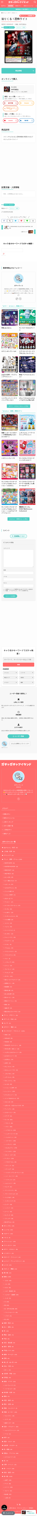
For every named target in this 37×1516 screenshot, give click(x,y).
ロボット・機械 (10, 1269)
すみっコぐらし (9, 1080)
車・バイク (9, 1468)
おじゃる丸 (8, 877)
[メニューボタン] (2, 2)
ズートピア (9, 1169)
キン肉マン (8, 912)
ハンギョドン (10, 1144)
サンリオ (8, 1119)
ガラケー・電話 (10, 1027)
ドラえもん (8, 948)
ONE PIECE (9, 873)
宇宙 (6, 1339)
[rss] (20, 1504)
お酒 (7, 1498)
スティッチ (9, 1165)
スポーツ (8, 1233)
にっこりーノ (9, 1091)
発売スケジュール (9, 818)
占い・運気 (9, 1327)
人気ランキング (8, 822)
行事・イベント (10, 1464)
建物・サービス (10, 1354)
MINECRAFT (9, 870)
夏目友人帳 (8, 990)
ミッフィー (8, 1208)
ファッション (10, 1241)
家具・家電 (9, 1346)
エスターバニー (9, 1112)
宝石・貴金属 (9, 1342)
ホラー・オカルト (9, 27)
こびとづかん (9, 1073)
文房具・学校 (10, 1373)
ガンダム (8, 909)
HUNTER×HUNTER (11, 866)
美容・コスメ (9, 1441)
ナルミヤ (8, 1186)
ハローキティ (10, 1141)
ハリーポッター (9, 1389)
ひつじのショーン (10, 1095)
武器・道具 (9, 1400)
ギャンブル (9, 1226)
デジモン (7, 944)
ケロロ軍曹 (8, 919)
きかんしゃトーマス (11, 1070)
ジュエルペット (10, 1137)
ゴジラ (7, 1419)
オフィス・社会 (10, 1019)
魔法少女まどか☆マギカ (12, 1011)
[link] (17, 298)
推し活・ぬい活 (10, 1362)
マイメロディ (10, 1151)
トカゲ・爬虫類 (9, 1291)
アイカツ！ (8, 902)
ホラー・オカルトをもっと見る (18, 406)
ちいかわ (8, 1084)
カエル (7, 1287)
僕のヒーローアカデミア (12, 979)
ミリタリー (9, 1253)
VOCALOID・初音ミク (11, 1049)
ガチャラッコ (18, 285)
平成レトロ (9, 1350)
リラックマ (8, 1218)
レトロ (7, 1265)
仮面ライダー (9, 1423)
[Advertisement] (18, 164)
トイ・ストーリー (11, 1176)
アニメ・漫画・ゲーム (13, 859)
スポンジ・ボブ (9, 1155)
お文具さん (8, 1059)
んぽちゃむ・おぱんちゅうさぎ (14, 1105)
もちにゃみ (8, 1102)
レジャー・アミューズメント (14, 1261)
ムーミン (8, 1211)
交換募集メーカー (18, 536)
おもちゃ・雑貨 (21, 27)
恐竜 (6, 1358)
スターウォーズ (9, 1385)
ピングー (8, 1204)
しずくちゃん (9, 1077)
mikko (7, 1034)
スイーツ (8, 1487)
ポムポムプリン (11, 1148)
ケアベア (8, 1116)
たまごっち (8, 884)
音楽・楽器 (9, 1472)
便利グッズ (6, 833)
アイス (7, 1483)
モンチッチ (8, 1215)
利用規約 (31, 1508)
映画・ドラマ (10, 1381)
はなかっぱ (8, 898)
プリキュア (8, 972)
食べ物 (8, 1476)
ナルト (7, 958)
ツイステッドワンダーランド (14, 1172)
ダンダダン (8, 934)
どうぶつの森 (9, 891)
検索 (18, 664)
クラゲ (8, 1316)
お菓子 (7, 1480)
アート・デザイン (11, 1015)
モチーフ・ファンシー (12, 1257)
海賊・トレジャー (10, 1408)
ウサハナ (9, 1123)
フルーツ (8, 1491)
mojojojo (8, 1041)
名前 (4, 570)
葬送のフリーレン (10, 1001)
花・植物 (8, 1449)
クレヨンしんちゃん (11, 916)
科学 (6, 1437)
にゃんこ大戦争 (9, 895)
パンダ (7, 1298)
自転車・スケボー (10, 1445)
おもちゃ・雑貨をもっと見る (19, 519)
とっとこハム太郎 (10, 1087)
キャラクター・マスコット (14, 1031)
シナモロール (10, 1130)
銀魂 (7, 1004)
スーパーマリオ (9, 930)
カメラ (7, 1023)
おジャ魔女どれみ (10, 880)
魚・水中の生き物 (10, 1308)
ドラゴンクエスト (10, 951)
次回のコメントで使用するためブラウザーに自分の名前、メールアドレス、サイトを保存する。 (19, 590)
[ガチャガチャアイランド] (18, 2)
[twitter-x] (20, 298)
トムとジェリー (9, 1183)
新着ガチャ (6, 814)
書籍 (6, 1396)
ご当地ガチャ (7, 829)
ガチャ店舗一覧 (8, 826)
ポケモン (8, 976)
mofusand (8, 1038)
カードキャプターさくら (12, 905)
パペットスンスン (10, 1190)
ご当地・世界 (9, 851)
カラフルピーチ (9, 1457)
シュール (8, 1230)
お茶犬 (7, 1063)
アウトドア (9, 855)
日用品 (7, 1377)
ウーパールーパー (11, 1312)
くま (7, 1284)
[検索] (3, 254)
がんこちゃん (9, 1066)
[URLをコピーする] (33, 221)
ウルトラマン (9, 1416)
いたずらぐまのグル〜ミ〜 (12, 1052)
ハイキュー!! (9, 962)
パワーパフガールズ (11, 1194)
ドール (7, 1434)
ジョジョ (8, 926)
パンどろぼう (9, 1197)
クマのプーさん (10, 1162)
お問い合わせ (12, 1508)
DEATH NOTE (9, 863)
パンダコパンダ (9, 1201)
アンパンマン (9, 1109)
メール (5, 576)
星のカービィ (9, 997)
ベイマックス (10, 1179)
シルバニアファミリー (11, 1430)
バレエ (7, 1237)
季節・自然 (9, 1335)
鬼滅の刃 (8, 1008)
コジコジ (8, 923)
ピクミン (8, 965)
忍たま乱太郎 (9, 994)
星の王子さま (9, 1222)
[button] (4, 221)
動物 (7, 1276)
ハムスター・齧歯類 (11, 1294)
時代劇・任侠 (9, 1392)
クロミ (8, 1126)
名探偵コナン (9, 983)
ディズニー (9, 1158)
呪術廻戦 (8, 987)
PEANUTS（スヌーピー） (12, 1045)
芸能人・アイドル (11, 1453)
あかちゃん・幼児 (11, 847)
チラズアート (9, 941)
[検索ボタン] (35, 2)
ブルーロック (9, 969)
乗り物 (7, 1273)
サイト (5, 583)
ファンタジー (10, 1245)
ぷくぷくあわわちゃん (11, 1098)
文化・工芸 (9, 1366)
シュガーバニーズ (11, 1133)
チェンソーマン (9, 937)
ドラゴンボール (9, 955)
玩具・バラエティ (11, 1426)
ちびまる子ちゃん (10, 888)
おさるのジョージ (10, 1056)
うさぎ (7, 1280)
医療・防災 (9, 1323)
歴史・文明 (9, 1404)
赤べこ (7, 1370)
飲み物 (7, 1494)
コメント (6, 548)
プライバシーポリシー (22, 1508)
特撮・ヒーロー (10, 1412)
